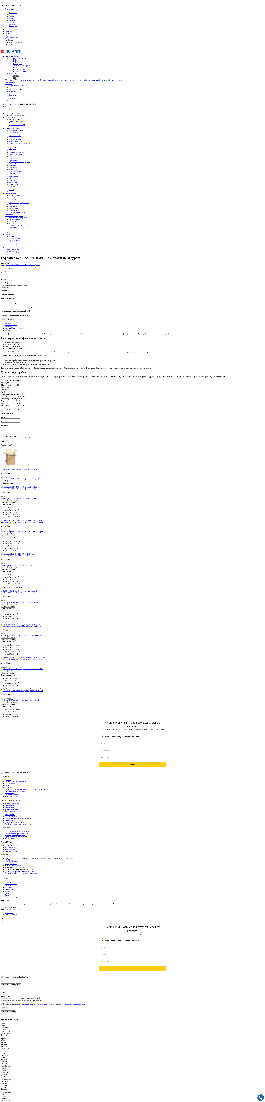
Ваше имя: (4, 417)
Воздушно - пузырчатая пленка (16, 822)
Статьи (7, 895)
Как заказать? (9, 793)
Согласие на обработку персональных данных (21, 873)
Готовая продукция (12, 56)
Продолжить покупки (8, 984)
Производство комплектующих (16, 837)
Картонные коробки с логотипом (16, 833)
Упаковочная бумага (12, 813)
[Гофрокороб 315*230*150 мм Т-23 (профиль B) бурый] (20, 265)
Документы (9, 887)
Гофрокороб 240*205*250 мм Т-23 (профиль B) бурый (20, 469)
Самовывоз (9, 31)
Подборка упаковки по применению (18, 824)
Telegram (8, 39)
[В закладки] (8, 477)
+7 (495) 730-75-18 (11, 104)
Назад (19, 984)
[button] (5, 106)
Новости (8, 893)
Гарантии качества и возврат (15, 328)
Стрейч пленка (10, 820)
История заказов (11, 847)
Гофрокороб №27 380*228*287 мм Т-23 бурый (17, 556)
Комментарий (6, 996)
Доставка (8, 29)
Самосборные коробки (13, 811)
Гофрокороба (9, 251)
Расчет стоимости (11, 915)
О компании (9, 9)
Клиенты (8, 882)
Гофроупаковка (10, 193)
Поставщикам (10, 82)
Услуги (7, 891)
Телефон (4, 992)
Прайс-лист (9, 913)
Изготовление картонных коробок (17, 831)
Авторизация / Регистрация (19, 121)
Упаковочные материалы (14, 216)
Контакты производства (13, 865)
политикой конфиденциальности (76, 1004)
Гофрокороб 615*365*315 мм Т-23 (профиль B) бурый (20, 489)
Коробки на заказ (11, 73)
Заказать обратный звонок (27, 104)
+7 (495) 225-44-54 (11, 862)
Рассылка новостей (12, 851)
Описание (8, 323)
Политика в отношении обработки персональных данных (25, 789)
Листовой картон (11, 816)
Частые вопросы (11, 884)
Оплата (7, 33)
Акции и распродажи (12, 897)
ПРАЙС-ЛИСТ (10, 889)
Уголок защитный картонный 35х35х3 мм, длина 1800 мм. (21, 626)
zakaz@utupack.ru (15, 91)
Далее (132, 764)
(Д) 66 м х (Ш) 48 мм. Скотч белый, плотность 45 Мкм (20, 593)
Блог (6, 35)
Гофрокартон (9, 175)
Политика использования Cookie (16, 782)
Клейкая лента (10, 815)
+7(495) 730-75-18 (11, 860)
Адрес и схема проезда (17, 86)
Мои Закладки (10, 849)
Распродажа (9, 214)
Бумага (7, 234)
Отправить (5, 441)
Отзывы (8, 886)
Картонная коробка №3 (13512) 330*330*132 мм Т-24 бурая (22, 522)
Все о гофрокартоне (12, 795)
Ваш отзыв (4, 425)
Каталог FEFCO (10, 838)
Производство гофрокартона (15, 835)
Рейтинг (4, 421)
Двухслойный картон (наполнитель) (18, 818)
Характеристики (11, 325)
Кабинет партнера (11, 796)
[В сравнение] (10, 477)
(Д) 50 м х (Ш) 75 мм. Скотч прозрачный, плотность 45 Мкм (22, 691)
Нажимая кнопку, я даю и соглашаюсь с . (45, 1004)
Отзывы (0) (9, 327)
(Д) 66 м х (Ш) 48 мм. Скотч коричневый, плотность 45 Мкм (22, 659)
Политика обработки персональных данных (20, 871)
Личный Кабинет (11, 845)
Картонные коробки (12, 128)
